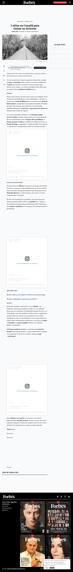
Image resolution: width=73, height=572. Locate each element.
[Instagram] (65, 497)
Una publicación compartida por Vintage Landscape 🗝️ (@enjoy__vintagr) (29, 412)
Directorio (5, 506)
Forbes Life (28, 21)
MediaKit (5, 510)
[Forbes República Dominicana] (29, 2)
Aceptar (52, 567)
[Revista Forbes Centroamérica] (32, 551)
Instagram (10, 433)
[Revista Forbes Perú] (58, 551)
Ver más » (46, 567)
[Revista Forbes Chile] (32, 517)
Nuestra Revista (7, 508)
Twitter (9, 467)
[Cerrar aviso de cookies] (69, 560)
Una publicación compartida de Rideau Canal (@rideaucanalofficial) (27, 177)
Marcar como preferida (40, 67)
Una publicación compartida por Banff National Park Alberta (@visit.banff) (28, 284)
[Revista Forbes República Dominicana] (58, 517)
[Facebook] (58, 497)
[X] (61, 497)
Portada (20, 21)
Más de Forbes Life (10, 472)
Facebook (10, 437)
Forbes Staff (15, 31)
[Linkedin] (69, 497)
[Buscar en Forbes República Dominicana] (70, 2)
